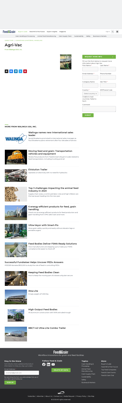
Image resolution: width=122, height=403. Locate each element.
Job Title (104, 82)
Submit (88, 115)
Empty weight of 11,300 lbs (38, 294)
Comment (86, 104)
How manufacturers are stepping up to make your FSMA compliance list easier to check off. (50, 248)
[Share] (11, 71)
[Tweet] (20, 71)
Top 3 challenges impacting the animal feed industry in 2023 (53, 189)
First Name (87, 65)
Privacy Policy (81, 396)
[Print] (6, 71)
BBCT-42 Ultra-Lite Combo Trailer (47, 328)
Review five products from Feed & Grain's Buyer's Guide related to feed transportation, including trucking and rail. (53, 158)
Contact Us (58, 396)
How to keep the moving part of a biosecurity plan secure (50, 275)
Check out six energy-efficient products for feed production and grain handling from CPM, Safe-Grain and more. (53, 213)
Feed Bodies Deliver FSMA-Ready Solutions (52, 243)
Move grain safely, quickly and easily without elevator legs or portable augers (51, 229)
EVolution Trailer (37, 169)
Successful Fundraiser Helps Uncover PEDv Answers (34, 262)
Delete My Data (61, 370)
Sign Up (10, 382)
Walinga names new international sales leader (50, 134)
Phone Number (105, 73)
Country (85, 90)
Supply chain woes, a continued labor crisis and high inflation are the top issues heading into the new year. (53, 195)
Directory (9, 40)
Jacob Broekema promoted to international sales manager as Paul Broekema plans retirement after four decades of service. (52, 139)
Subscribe (31, 396)
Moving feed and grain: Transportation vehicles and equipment (50, 152)
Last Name (104, 65)
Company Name (88, 82)
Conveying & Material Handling (28, 40)
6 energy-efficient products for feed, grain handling (52, 208)
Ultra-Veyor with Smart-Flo (43, 225)
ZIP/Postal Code (106, 90)
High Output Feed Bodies (42, 309)
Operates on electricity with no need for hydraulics (47, 173)
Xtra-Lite (33, 291)
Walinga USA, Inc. (15, 49)
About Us (48, 396)
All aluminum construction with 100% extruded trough (49, 312)
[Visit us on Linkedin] (48, 364)
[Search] (112, 31)
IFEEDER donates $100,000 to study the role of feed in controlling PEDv (32, 265)
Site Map (91, 396)
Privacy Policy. (27, 379)
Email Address (88, 73)
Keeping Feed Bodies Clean (43, 272)
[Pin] (25, 71)
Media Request (69, 396)
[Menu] (117, 31)
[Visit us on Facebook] (43, 364)
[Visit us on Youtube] (53, 364)
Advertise (40, 396)
